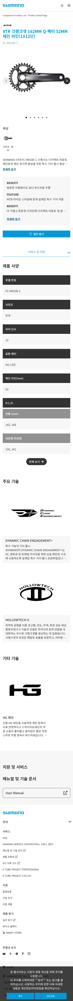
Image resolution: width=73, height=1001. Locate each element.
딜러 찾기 (38, 234)
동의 (20, 996)
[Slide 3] (34, 117)
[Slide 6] (46, 117)
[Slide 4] (38, 117)
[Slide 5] (42, 117)
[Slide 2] (30, 117)
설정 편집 (51, 996)
